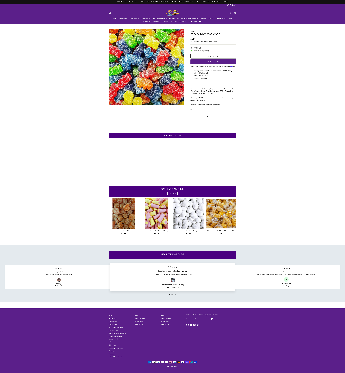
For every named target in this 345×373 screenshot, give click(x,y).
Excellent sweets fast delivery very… (172, 271)
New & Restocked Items (160, 19)
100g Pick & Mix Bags (207, 19)
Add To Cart (123, 168)
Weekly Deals (146, 19)
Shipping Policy (139, 324)
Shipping (200, 41)
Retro (230, 19)
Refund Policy (139, 321)
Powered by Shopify (172, 366)
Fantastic (286, 272)
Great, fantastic (58, 272)
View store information (200, 78)
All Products (123, 19)
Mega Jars (183, 21)
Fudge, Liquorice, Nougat (161, 21)
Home (114, 19)
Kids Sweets (146, 21)
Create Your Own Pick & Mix (189, 19)
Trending (174, 21)
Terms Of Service (140, 318)
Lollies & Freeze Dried (195, 21)
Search (136, 315)
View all (172, 193)
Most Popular (134, 19)
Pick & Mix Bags (174, 19)
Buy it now (213, 61)
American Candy (221, 19)
